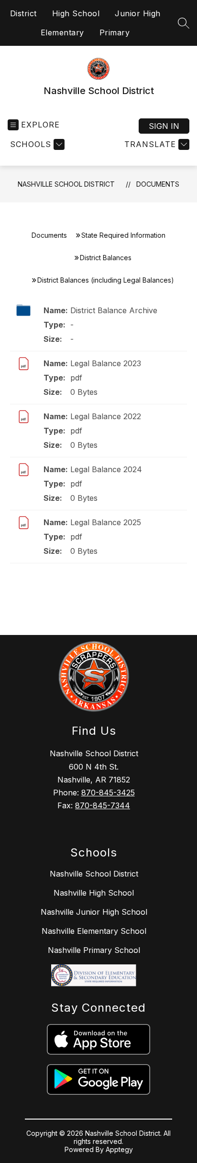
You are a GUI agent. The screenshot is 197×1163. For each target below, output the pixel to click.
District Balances (105, 258)
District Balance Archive (113, 310)
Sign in (164, 126)
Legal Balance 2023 (105, 363)
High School (76, 13)
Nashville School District (66, 184)
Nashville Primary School (94, 950)
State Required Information (123, 235)
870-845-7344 (102, 805)
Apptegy (119, 1149)
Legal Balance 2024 (106, 469)
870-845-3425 (108, 792)
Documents (157, 184)
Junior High (138, 13)
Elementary (62, 32)
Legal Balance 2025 (105, 522)
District (23, 13)
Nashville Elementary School (94, 931)
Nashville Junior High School (94, 912)
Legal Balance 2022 (105, 416)
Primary (114, 32)
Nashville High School (94, 893)
